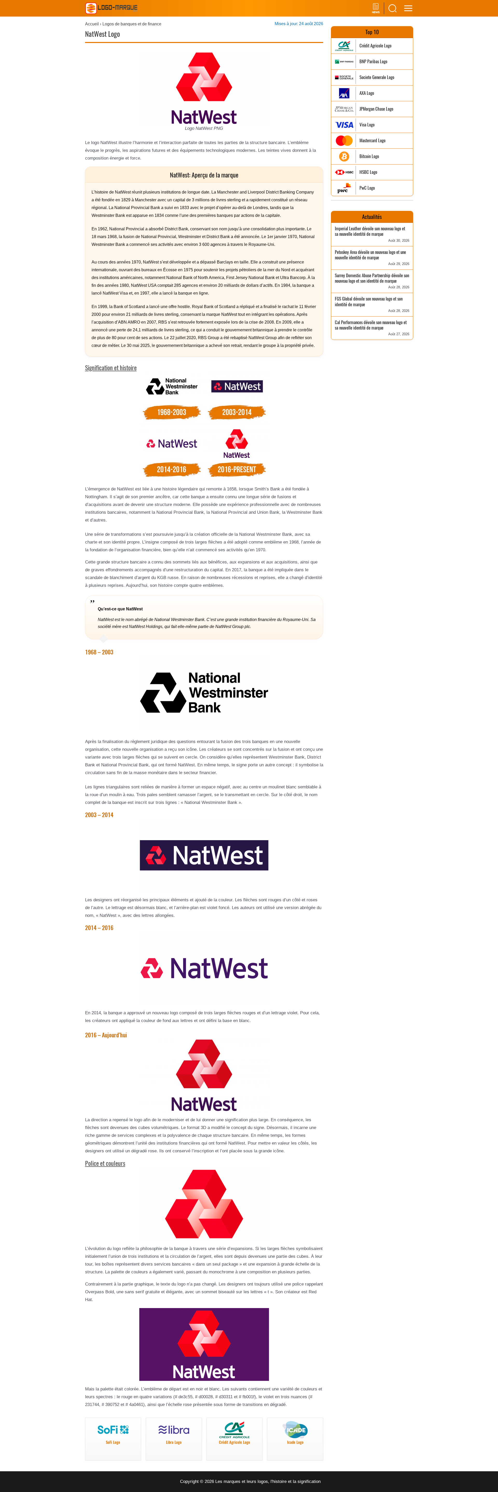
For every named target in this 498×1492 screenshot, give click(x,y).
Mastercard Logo (372, 140)
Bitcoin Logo (369, 156)
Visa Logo (367, 124)
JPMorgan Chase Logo (376, 109)
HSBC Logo (368, 172)
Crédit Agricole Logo (375, 45)
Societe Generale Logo (376, 77)
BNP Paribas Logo (373, 61)
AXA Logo (366, 93)
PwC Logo (367, 188)
